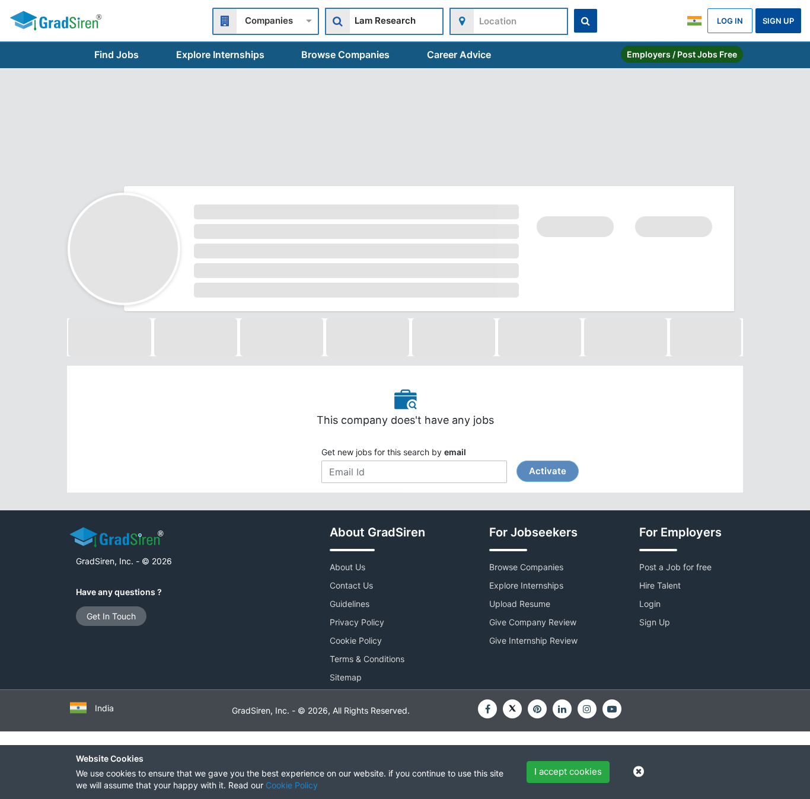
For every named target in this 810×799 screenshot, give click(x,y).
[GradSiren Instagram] (587, 708)
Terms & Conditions (367, 659)
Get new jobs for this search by (444, 462)
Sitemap (346, 677)
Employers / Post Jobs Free (682, 54)
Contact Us (351, 585)
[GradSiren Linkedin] (562, 708)
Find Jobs (116, 54)
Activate (547, 471)
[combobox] (265, 20)
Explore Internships (220, 54)
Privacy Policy (357, 622)
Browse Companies (345, 54)
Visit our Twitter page (512, 708)
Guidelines (349, 604)
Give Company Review (532, 622)
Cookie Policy (292, 785)
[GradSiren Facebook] (487, 708)
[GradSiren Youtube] (611, 708)
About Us (347, 567)
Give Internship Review (533, 640)
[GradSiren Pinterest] (537, 708)
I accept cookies (568, 771)
